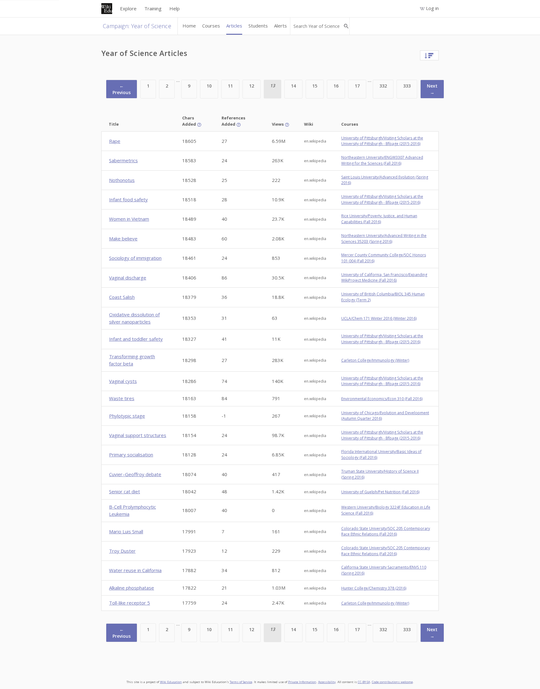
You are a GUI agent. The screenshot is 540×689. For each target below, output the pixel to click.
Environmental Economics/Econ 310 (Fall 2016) (381, 398)
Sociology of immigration (135, 258)
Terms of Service (241, 682)
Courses (211, 26)
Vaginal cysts (123, 381)
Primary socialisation (131, 454)
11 (230, 86)
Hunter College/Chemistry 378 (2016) (373, 588)
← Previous (121, 89)
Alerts (280, 26)
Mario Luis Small (126, 531)
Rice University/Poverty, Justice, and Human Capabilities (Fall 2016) (379, 218)
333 (407, 86)
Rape (114, 141)
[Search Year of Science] (346, 26)
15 (314, 86)
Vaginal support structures (137, 435)
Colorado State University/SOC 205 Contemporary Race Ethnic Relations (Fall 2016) (385, 531)
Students (258, 26)
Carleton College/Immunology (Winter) (375, 360)
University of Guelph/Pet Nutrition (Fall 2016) (380, 492)
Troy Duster (122, 551)
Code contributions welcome (392, 682)
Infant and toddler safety (136, 339)
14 (293, 86)
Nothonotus (122, 180)
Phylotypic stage (127, 416)
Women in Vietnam (129, 219)
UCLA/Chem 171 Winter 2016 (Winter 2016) (379, 318)
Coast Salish (122, 297)
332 (383, 86)
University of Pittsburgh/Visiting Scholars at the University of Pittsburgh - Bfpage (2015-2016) (382, 141)
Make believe (123, 238)
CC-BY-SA (364, 682)
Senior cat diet (124, 491)
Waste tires (121, 398)
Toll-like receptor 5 (129, 603)
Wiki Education (171, 682)
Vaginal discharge (127, 277)
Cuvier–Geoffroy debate (135, 474)
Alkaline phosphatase (131, 588)
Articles (234, 26)
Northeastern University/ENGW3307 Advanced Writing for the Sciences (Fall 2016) (382, 160)
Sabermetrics (123, 160)
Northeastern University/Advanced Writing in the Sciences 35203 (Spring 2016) (384, 238)
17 (357, 86)
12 (251, 86)
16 (335, 86)
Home (189, 26)
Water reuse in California (135, 570)
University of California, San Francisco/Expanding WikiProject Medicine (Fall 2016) (384, 277)
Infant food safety (128, 199)
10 (209, 86)
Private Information (302, 682)
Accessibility (327, 682)
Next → (432, 89)
